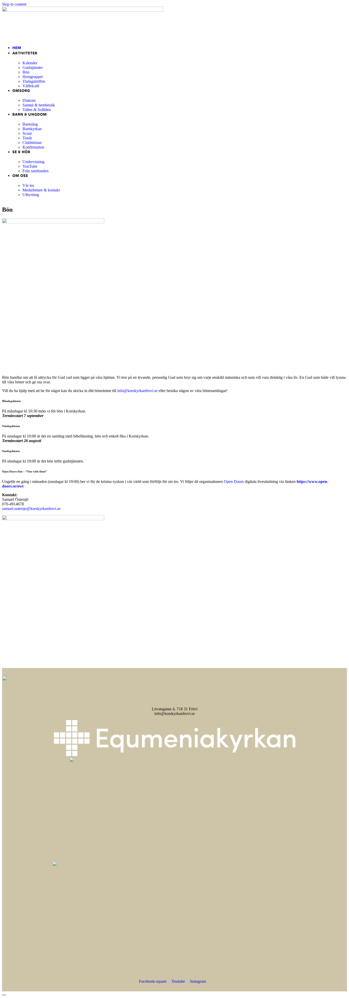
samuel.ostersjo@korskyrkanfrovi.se (31, 508)
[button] (174, 36)
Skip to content (14, 4)
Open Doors (234, 481)
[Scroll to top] (4, 995)
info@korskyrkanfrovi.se (137, 390)
